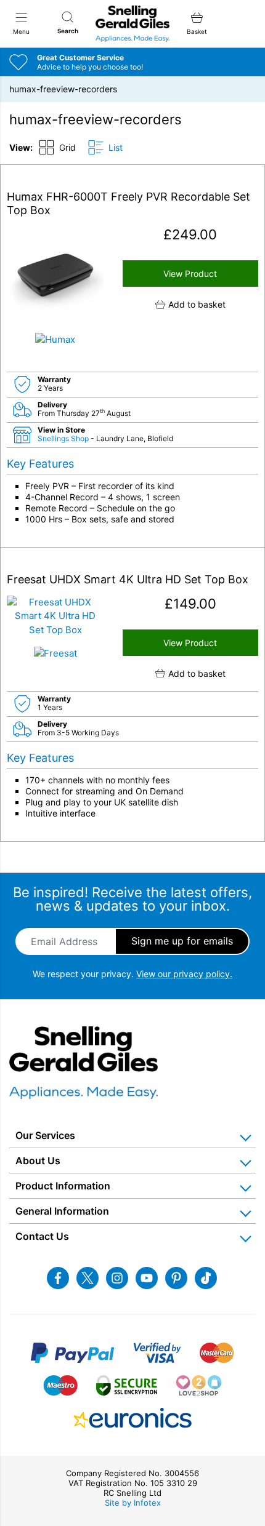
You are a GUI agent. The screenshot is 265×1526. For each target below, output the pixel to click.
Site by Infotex (133, 1503)
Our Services (45, 1135)
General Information (62, 1211)
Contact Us (42, 1236)
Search (67, 30)
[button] (191, 304)
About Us (37, 1160)
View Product (190, 273)
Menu (21, 31)
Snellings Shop (64, 438)
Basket (197, 31)
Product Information (62, 1186)
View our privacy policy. (184, 974)
